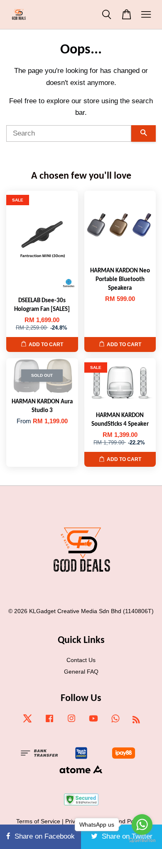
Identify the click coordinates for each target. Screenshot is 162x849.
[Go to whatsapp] (142, 824)
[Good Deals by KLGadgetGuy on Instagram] (71, 722)
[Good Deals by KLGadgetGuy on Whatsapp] (115, 722)
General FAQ (81, 671)
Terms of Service (38, 821)
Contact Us (81, 660)
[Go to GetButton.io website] (142, 840)
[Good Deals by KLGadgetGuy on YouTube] (93, 722)
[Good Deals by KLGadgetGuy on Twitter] (27, 722)
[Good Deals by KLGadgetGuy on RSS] (136, 721)
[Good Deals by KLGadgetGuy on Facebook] (49, 722)
